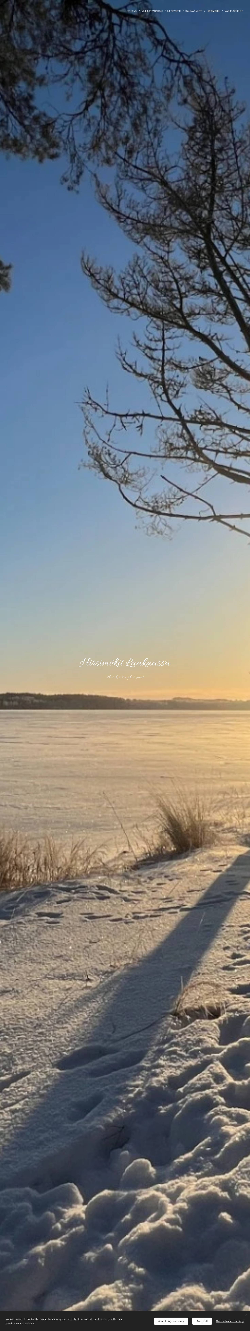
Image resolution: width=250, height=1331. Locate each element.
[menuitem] (133, 11)
